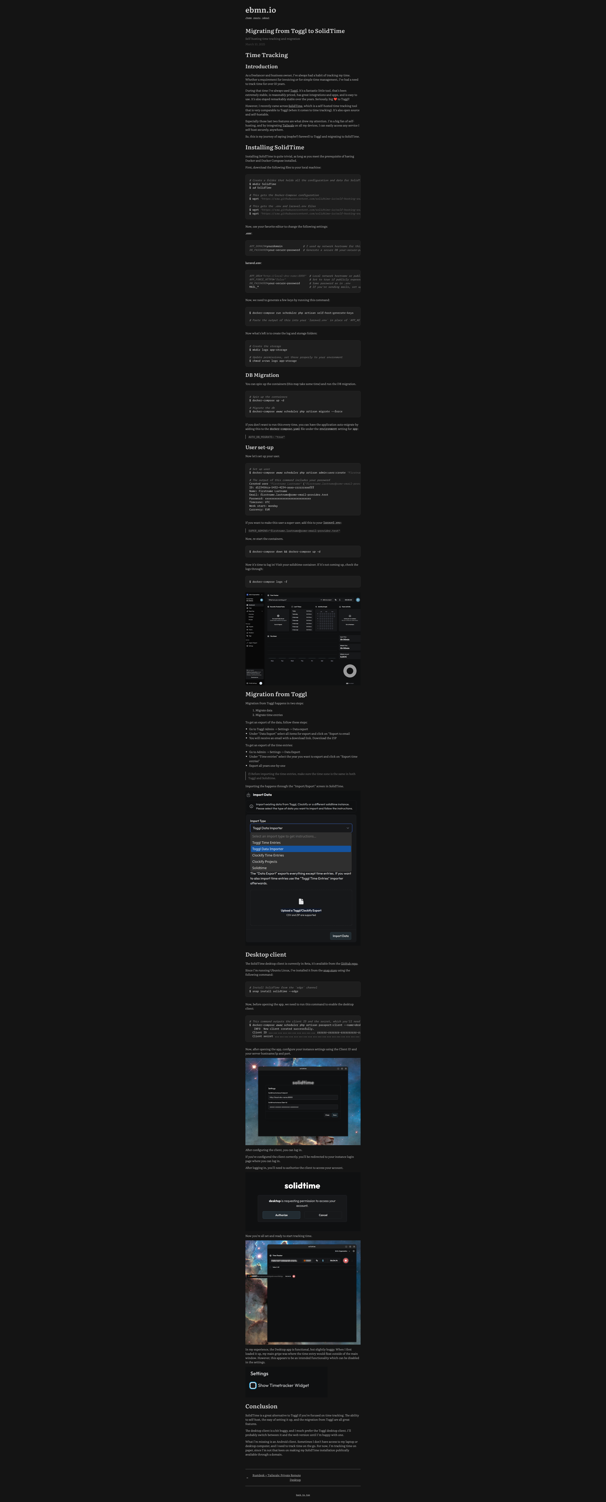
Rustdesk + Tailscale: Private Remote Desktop (276, 1477)
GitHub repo (349, 963)
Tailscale (288, 125)
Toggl (294, 90)
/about (265, 18)
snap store (330, 970)
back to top (303, 1495)
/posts (257, 18)
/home (248, 18)
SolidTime (295, 106)
